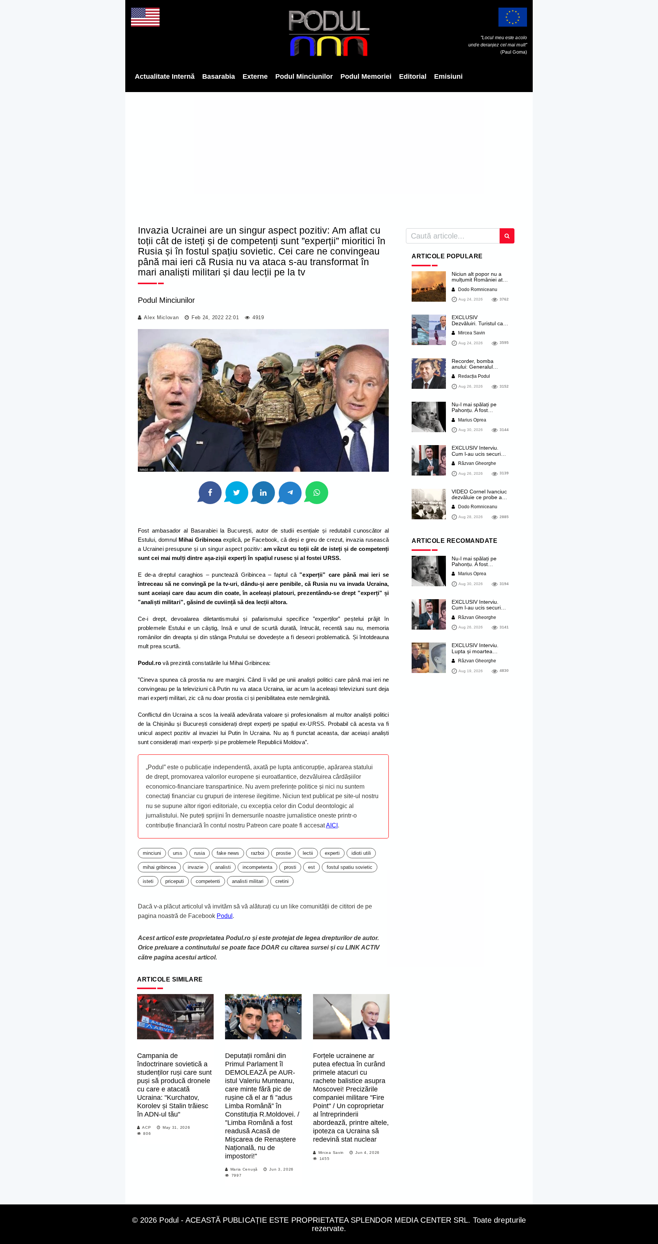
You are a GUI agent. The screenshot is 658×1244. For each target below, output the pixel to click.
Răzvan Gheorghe (476, 463)
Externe (255, 76)
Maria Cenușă (244, 1169)
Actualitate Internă (165, 76)
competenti (208, 881)
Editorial (412, 76)
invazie (195, 867)
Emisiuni (448, 76)
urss (177, 853)
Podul (225, 916)
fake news (228, 853)
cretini (282, 881)
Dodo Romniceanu (477, 289)
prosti (290, 867)
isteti (148, 881)
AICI (332, 825)
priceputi (174, 881)
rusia (199, 853)
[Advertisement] (329, 156)
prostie (283, 853)
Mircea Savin (331, 1152)
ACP (146, 1127)
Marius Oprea (471, 420)
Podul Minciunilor (304, 76)
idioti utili (361, 853)
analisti (223, 867)
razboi (257, 853)
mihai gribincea (159, 867)
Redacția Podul (473, 376)
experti (332, 853)
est (311, 867)
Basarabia (218, 76)
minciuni (152, 853)
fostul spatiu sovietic (349, 867)
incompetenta (257, 867)
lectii (308, 853)
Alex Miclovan (161, 317)
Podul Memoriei (365, 76)
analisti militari (248, 881)
